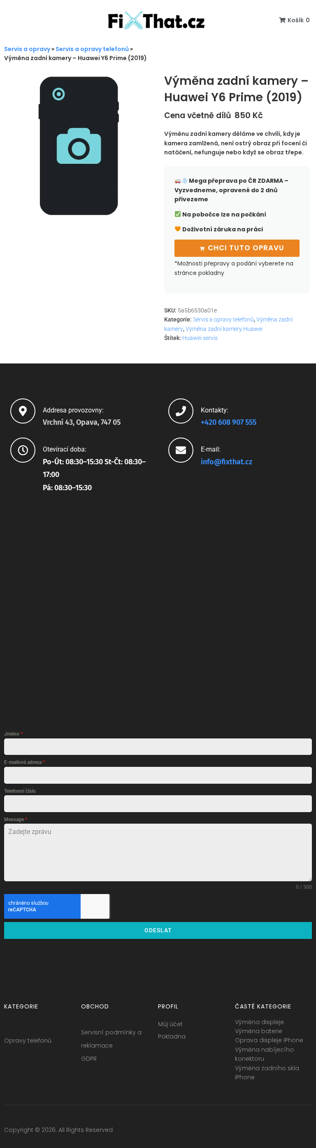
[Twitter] (259, 1132)
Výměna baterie (258, 1031)
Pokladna (172, 1036)
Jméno (13, 734)
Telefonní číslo (20, 791)
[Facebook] (244, 1132)
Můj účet (170, 1024)
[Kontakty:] (180, 411)
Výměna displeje (259, 1022)
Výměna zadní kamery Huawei (224, 329)
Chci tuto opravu (246, 248)
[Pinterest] (305, 1132)
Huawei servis (200, 338)
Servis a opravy (27, 49)
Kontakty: (214, 410)
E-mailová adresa (24, 762)
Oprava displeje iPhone (269, 1040)
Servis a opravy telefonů (92, 49)
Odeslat (158, 930)
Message (15, 819)
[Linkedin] (290, 1132)
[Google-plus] (274, 1132)
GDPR (89, 1059)
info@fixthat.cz (226, 461)
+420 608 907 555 (228, 422)
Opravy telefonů (27, 1040)
